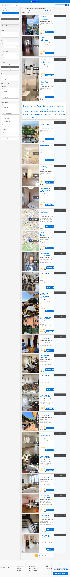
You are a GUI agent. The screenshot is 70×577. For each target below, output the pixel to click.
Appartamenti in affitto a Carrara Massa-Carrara (46, 114)
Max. (3, 47)
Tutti (10, 64)
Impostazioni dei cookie (34, 572)
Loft (4, 100)
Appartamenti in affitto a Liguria (31, 10)
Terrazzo (5, 107)
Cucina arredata (7, 121)
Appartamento (6, 89)
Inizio (23, 10)
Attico (4, 94)
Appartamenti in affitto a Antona (40, 113)
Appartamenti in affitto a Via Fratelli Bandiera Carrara (34, 106)
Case (10, 69)
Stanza (5, 91)
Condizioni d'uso (32, 566)
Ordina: (10, 23)
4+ (14, 36)
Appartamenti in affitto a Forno (29, 114)
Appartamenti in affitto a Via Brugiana (52, 105)
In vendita (10, 16)
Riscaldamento (7, 124)
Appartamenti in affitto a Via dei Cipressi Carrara (33, 105)
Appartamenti (10, 67)
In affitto (10, 19)
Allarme (5, 132)
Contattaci (19, 570)
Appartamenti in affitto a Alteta (29, 109)
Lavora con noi (20, 566)
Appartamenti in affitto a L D (36, 111)
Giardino (5, 116)
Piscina (5, 126)
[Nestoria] (35, 1)
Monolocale (6, 97)
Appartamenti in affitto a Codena (49, 111)
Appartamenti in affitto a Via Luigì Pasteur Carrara (37, 108)
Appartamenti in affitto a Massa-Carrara (45, 10)
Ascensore (6, 118)
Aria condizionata (7, 113)
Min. (3, 43)
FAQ (47, 566)
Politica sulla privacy (33, 568)
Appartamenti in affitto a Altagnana (55, 113)
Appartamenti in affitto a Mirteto (44, 109)
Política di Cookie (33, 570)
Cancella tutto (10, 139)
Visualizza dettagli (50, 31)
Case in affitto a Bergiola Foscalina (30, 117)
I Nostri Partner (49, 568)
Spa (4, 135)
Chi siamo (19, 568)
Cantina (5, 129)
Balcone (5, 110)
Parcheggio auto (7, 105)
